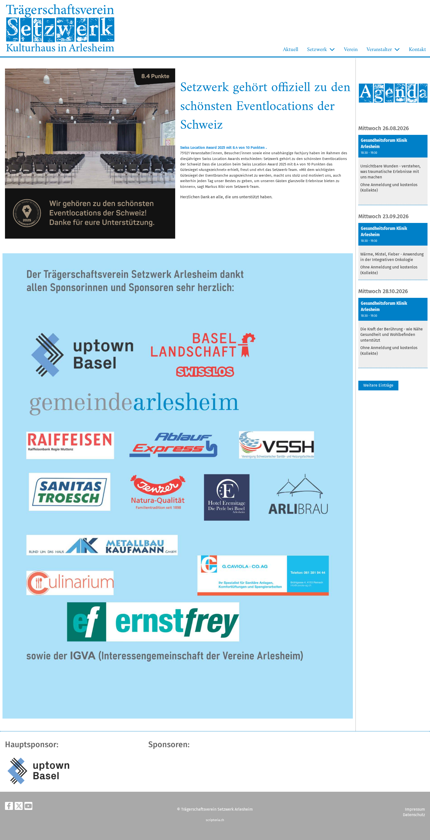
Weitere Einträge (378, 385)
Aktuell (290, 49)
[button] (393, 170)
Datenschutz (414, 814)
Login (128, 50)
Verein (351, 49)
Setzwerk (317, 49)
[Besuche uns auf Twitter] (19, 807)
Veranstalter (379, 49)
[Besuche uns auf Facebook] (9, 807)
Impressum (415, 809)
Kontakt (417, 49)
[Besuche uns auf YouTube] (28, 807)
